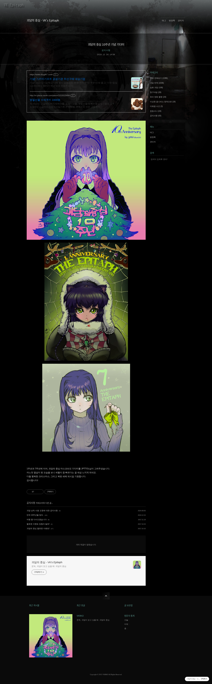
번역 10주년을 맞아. (35, 515)
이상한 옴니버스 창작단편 (163, 102)
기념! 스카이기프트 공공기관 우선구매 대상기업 (57, 79)
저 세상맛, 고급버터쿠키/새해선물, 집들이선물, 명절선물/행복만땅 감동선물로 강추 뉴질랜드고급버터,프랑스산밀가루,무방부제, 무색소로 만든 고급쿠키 (72, 105)
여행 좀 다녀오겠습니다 (37, 519)
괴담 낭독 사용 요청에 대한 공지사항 (42, 510)
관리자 (181, 20)
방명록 (172, 20)
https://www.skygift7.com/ (41, 74)
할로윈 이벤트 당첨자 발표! (38, 524)
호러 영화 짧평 (158, 97)
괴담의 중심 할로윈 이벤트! (38, 528)
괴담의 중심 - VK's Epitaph (43, 20)
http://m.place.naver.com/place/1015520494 (50, 95)
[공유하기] (37, 492)
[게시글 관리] (40, 492)
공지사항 (31, 502)
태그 (164, 20)
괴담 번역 (157, 83)
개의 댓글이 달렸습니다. (86, 545)
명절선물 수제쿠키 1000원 (45, 99)
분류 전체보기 (159, 78)
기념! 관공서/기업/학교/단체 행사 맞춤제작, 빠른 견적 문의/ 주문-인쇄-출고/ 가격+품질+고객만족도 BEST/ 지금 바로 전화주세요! (73, 84)
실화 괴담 (156, 87)
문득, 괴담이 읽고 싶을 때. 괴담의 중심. (49, 566)
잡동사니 (155, 111)
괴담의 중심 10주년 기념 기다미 (106, 44)
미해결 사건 (156, 106)
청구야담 (155, 92)
